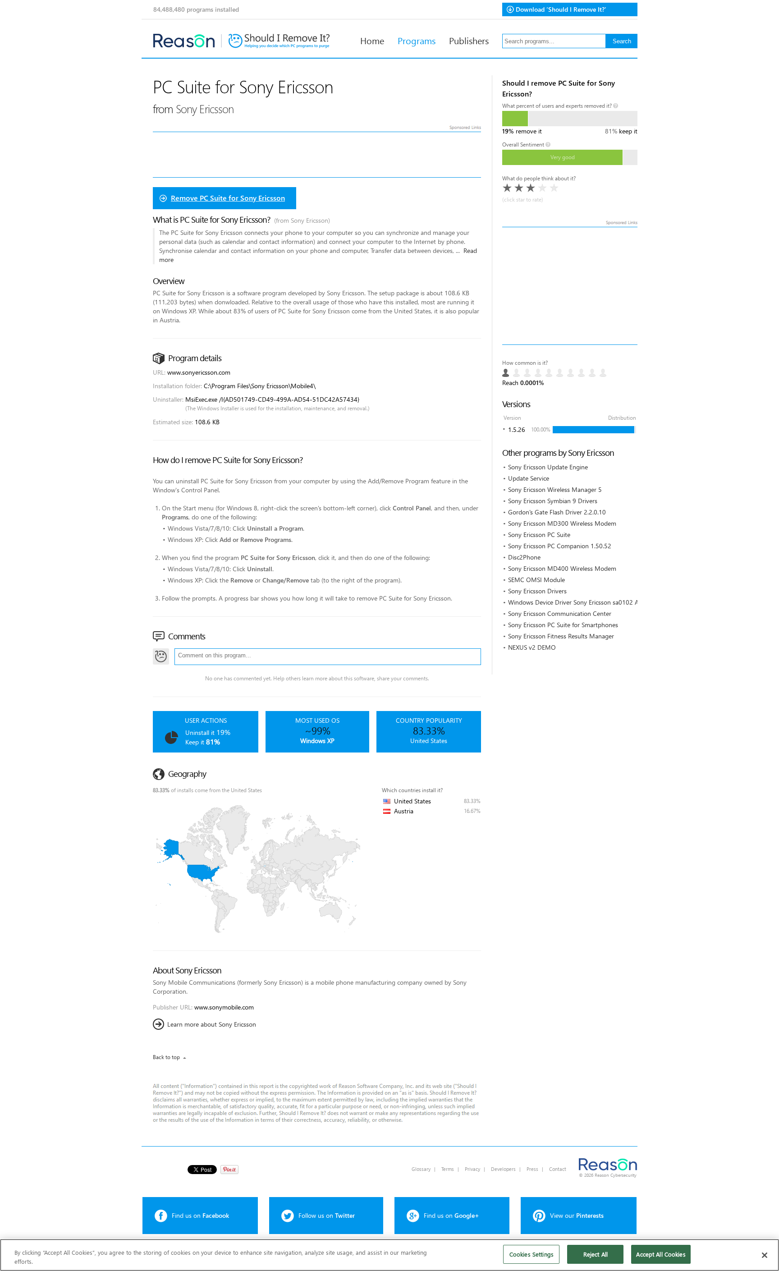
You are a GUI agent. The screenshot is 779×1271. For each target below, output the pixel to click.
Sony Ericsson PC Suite (539, 534)
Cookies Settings (531, 1254)
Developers (503, 1169)
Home (372, 40)
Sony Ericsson (205, 108)
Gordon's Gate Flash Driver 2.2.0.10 (557, 512)
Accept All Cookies (660, 1254)
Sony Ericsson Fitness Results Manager (561, 636)
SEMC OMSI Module (536, 579)
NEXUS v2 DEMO (532, 647)
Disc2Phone (524, 557)
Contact (557, 1169)
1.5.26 (516, 429)
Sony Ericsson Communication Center (559, 613)
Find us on (200, 1215)
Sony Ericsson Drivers (537, 591)
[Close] (764, 1255)
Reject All (595, 1254)
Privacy (472, 1169)
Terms (447, 1169)
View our (577, 1215)
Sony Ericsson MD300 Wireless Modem (562, 523)
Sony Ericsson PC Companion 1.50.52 (559, 545)
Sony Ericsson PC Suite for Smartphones (563, 624)
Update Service (528, 478)
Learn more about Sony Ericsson (211, 1024)
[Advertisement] (569, 285)
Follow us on (326, 1215)
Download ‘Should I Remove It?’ (561, 9)
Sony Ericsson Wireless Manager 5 (555, 489)
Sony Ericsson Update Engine (548, 467)
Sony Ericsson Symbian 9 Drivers (552, 500)
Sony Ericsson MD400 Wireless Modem (562, 568)
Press (532, 1169)
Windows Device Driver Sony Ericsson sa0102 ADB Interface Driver (599, 602)
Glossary (421, 1169)
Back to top (166, 1057)
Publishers (469, 40)
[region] (389, 1255)
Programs (416, 40)
